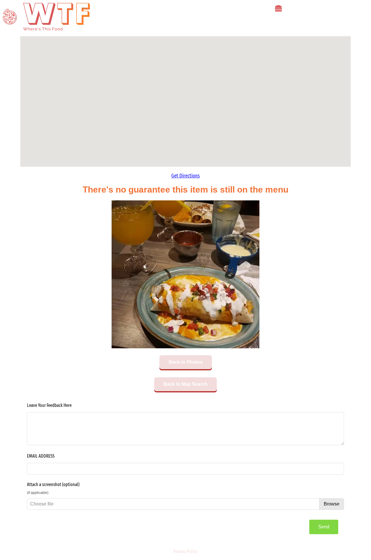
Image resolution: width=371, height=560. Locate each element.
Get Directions (185, 176)
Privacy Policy (185, 551)
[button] (278, 8)
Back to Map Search (185, 384)
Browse (331, 503)
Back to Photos (186, 362)
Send (323, 526)
